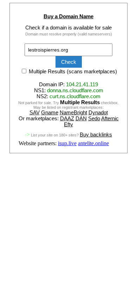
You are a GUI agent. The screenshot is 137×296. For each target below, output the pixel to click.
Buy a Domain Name (68, 16)
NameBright (73, 112)
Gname (49, 112)
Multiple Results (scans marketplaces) (72, 71)
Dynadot (98, 112)
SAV (35, 112)
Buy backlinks (96, 134)
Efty (68, 124)
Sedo (94, 118)
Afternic (110, 118)
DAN (81, 118)
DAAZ (67, 118)
